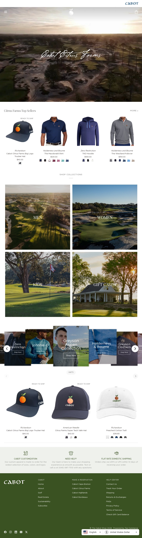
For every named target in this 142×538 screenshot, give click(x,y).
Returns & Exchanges (116, 497)
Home (41, 484)
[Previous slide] (6, 348)
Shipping (110, 493)
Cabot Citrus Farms (81, 488)
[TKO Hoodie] (88, 131)
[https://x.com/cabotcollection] (26, 532)
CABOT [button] (41, 480)
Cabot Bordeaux (80, 497)
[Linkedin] (16, 532)
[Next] (135, 376)
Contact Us (111, 484)
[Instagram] (10, 532)
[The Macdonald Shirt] (54, 131)
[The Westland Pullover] (122, 131)
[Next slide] (135, 348)
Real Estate (43, 497)
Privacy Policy (112, 506)
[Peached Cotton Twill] (116, 402)
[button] (20, 479)
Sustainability (44, 501)
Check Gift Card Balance (117, 515)
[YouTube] (21, 532)
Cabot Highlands (80, 493)
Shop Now (17, 352)
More (133, 111)
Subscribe (42, 506)
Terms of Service (114, 510)
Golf (40, 493)
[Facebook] (5, 532)
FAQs (108, 501)
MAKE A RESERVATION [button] (82, 480)
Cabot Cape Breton (81, 484)
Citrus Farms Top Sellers (20, 110)
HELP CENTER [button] (112, 480)
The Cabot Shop (99, 528)
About (41, 488)
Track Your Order (114, 488)
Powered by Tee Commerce (125, 528)
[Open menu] (8, 12)
